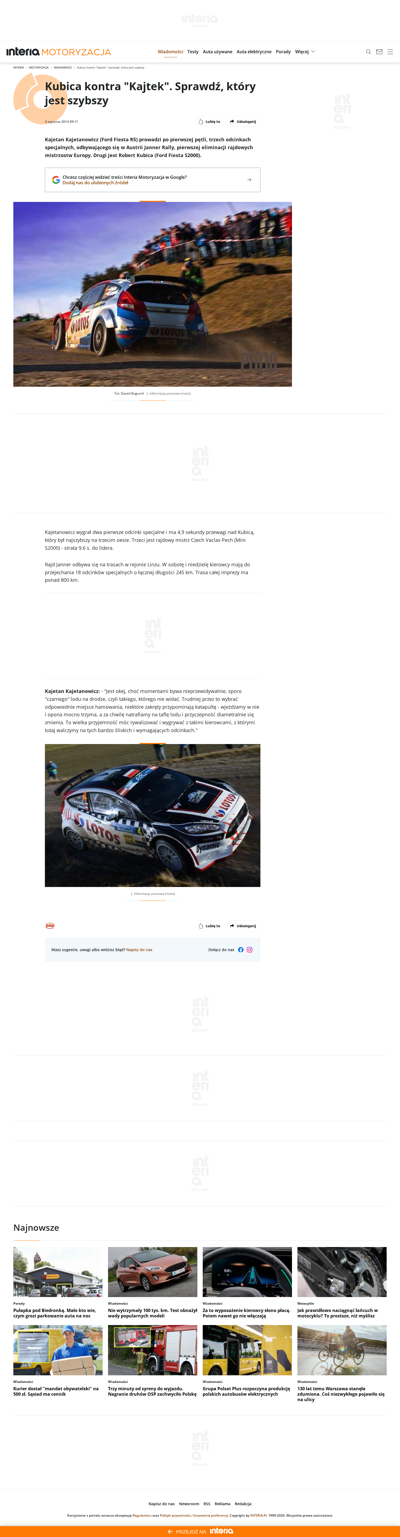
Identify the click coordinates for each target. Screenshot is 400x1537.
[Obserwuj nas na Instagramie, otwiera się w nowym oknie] (249, 949)
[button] (170, 51)
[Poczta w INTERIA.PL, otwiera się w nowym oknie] (379, 51)
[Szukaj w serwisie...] (368, 51)
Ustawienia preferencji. (211, 1515)
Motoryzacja (39, 67)
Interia (18, 67)
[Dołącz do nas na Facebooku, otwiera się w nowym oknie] (240, 949)
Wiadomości (63, 67)
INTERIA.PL (258, 1515)
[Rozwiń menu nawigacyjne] (390, 51)
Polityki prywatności (175, 1515)
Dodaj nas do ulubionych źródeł (124, 182)
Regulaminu (142, 1515)
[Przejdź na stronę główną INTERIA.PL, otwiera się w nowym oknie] (23, 51)
